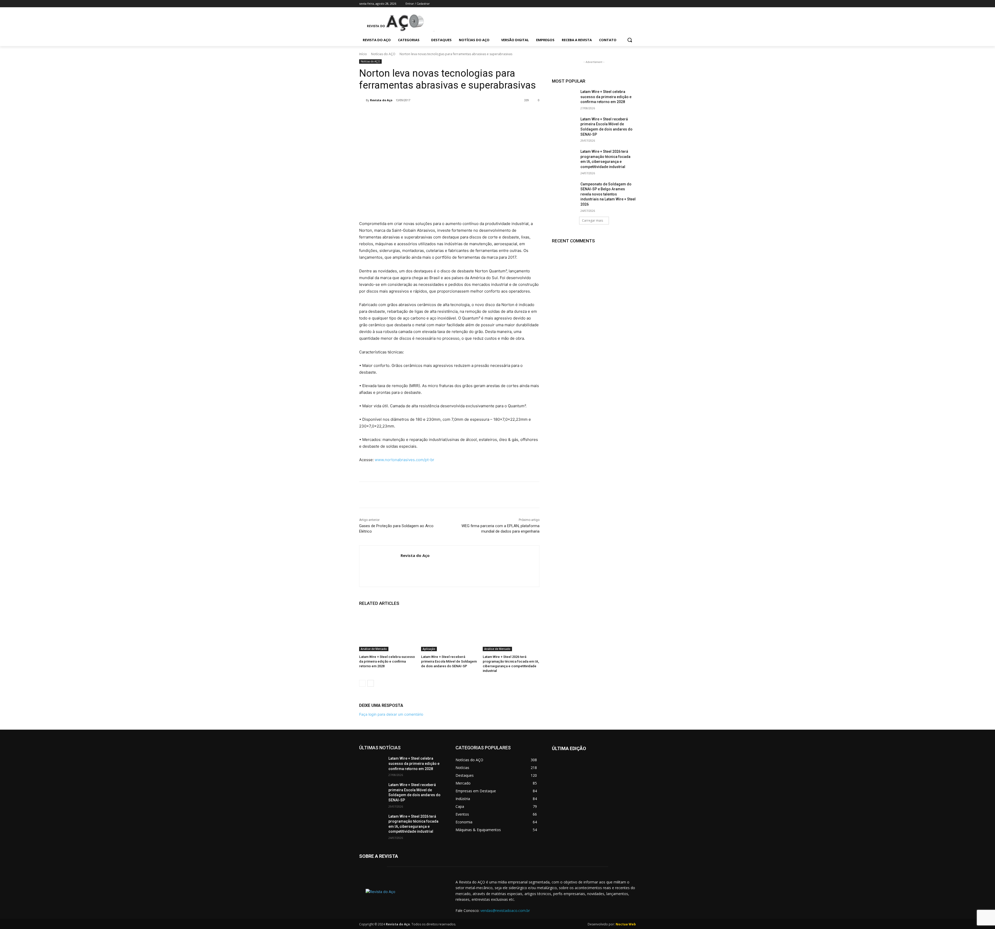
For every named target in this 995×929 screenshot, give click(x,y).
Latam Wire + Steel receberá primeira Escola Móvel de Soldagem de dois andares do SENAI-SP (449, 661)
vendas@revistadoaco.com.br (505, 910)
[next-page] (370, 683)
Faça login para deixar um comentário (391, 714)
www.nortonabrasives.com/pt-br (404, 459)
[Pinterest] (434, 113)
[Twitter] (619, 4)
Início (363, 54)
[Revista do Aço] (362, 100)
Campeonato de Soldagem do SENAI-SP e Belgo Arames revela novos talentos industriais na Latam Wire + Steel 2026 (608, 194)
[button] (629, 40)
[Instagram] (611, 4)
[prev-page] (362, 683)
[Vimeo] (626, 4)
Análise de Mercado (374, 649)
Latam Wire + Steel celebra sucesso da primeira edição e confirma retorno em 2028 (387, 661)
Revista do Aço (381, 100)
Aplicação (429, 649)
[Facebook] (604, 4)
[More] (458, 113)
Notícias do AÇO (383, 54)
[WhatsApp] (446, 113)
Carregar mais (592, 220)
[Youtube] (633, 4)
